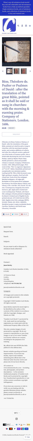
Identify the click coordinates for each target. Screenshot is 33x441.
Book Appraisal (9, 254)
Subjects (6, 241)
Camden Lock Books (13, 435)
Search (6, 236)
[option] (9, 71)
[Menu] (30, 25)
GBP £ (16, 413)
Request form (8, 231)
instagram (7, 291)
